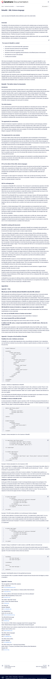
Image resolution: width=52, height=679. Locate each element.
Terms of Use (20, 676)
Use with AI (45, 6)
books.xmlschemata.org (9, 614)
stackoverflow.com (8, 630)
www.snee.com (7, 591)
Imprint (7, 676)
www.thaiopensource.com (10, 587)
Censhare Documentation (9, 6)
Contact (10, 676)
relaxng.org (6, 603)
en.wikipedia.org (7, 609)
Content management (20, 6)
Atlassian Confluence (32, 678)
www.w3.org (6, 649)
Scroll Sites (25, 678)
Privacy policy (15, 676)
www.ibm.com (7, 597)
